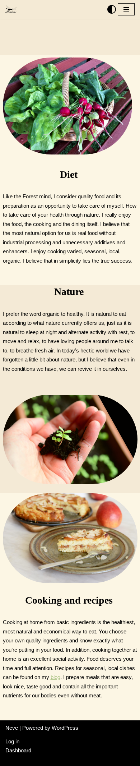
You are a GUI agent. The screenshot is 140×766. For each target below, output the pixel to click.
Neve (11, 728)
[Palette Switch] (111, 9)
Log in (12, 741)
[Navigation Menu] (126, 9)
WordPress (65, 728)
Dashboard (18, 750)
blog (55, 677)
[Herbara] (11, 9)
